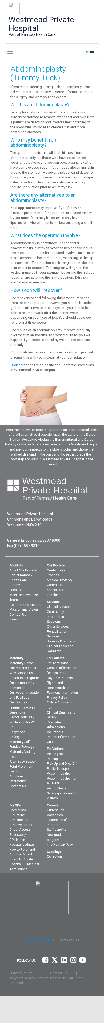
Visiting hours (57, 754)
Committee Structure (25, 605)
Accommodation (59, 773)
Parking (52, 759)
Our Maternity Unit (23, 668)
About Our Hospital (23, 570)
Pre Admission (58, 663)
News (14, 619)
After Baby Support (23, 761)
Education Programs (25, 678)
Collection (54, 856)
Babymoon (17, 732)
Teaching (54, 595)
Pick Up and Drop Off (62, 764)
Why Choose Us (21, 673)
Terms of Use (69, 940)
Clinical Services (59, 607)
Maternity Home (21, 663)
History (15, 585)
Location (16, 590)
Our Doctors (18, 702)
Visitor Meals (56, 788)
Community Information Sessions (55, 616)
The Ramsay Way (60, 844)
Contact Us (18, 615)
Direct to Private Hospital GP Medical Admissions (24, 864)
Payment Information (62, 692)
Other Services (58, 626)
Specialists (55, 590)
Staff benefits (56, 830)
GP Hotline (17, 815)
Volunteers (55, 732)
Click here (17, 365)
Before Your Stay (22, 717)
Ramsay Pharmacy (61, 641)
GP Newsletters (21, 825)
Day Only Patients (60, 678)
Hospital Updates (22, 844)
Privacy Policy (57, 698)
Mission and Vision (24, 609)
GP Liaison (17, 840)
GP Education (19, 820)
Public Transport (59, 769)
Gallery (15, 737)
